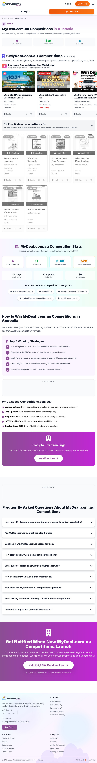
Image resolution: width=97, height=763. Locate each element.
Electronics (31, 168)
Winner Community (57, 715)
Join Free (82, 4)
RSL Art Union (9, 101)
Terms (61, 752)
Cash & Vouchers (45, 105)
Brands (10, 18)
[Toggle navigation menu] (93, 3)
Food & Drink (8, 171)
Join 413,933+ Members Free (47, 665)
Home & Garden (8, 748)
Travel (4, 742)
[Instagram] (9, 714)
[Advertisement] (48, 389)
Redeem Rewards (57, 711)
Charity (6, 105)
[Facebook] (4, 714)
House (13, 105)
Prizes (53, 171)
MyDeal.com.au (10, 165)
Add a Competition (57, 745)
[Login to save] (26, 114)
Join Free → (9, 727)
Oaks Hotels (44, 101)
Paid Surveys (55, 701)
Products (61, 171)
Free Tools (54, 748)
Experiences (7, 745)
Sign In (68, 4)
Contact (53, 742)
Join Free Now (47, 458)
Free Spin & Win (56, 708)
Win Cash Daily (56, 705)
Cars (75, 105)
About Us (53, 738)
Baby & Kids (32, 171)
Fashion (78, 171)
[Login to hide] (31, 114)
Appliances (8, 168)
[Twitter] (14, 714)
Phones (30, 219)
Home (4, 18)
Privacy (53, 752)
